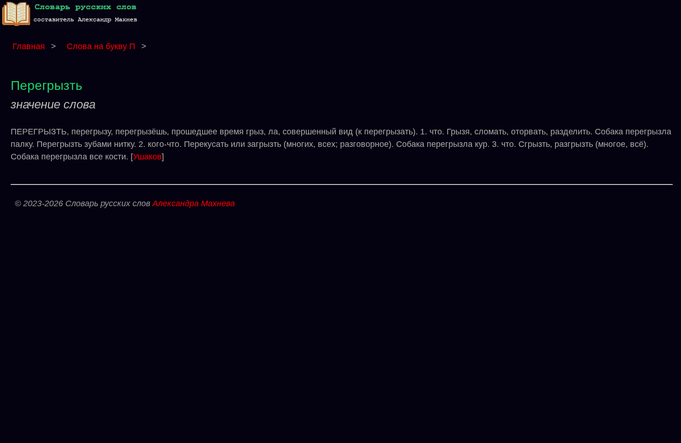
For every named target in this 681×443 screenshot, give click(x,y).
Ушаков (147, 156)
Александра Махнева (193, 203)
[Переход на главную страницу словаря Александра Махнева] (71, 27)
